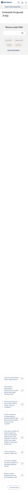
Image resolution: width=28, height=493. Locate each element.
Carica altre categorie (13, 50)
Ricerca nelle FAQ (14, 27)
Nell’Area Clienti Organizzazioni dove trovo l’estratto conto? (10, 475)
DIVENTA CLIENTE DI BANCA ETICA (13, 7)
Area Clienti (18, 45)
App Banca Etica (19, 40)
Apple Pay (9, 45)
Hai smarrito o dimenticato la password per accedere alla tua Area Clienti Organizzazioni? (11, 390)
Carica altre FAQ (14, 487)
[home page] (6, 2)
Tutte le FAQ (8, 40)
